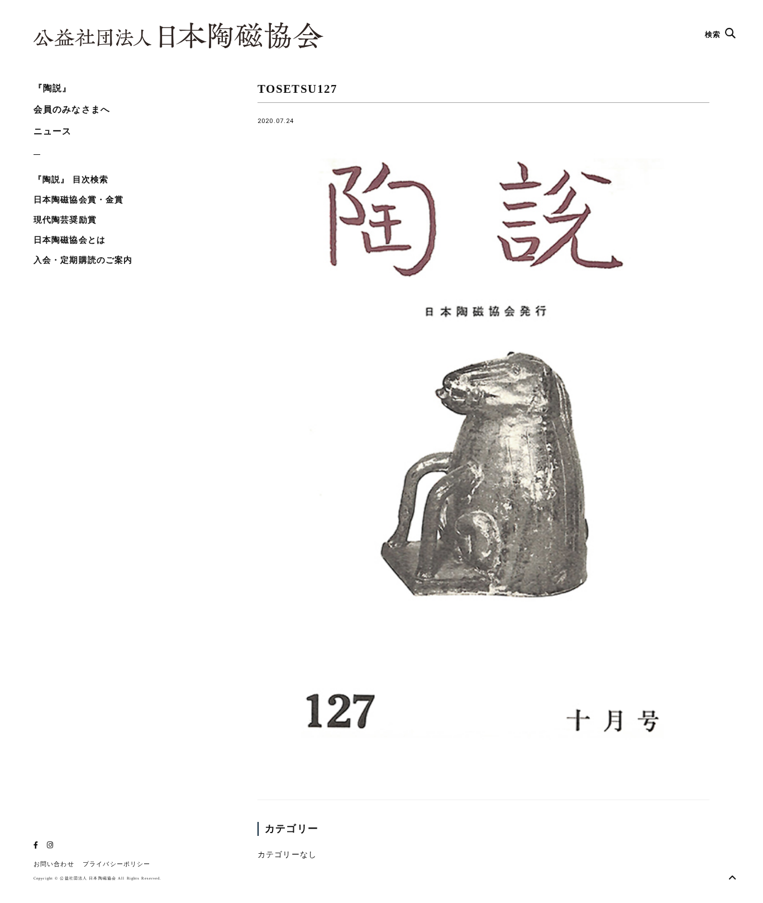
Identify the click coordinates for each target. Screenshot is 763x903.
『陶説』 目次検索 (71, 179)
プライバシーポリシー (116, 864)
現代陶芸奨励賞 (65, 219)
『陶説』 (52, 88)
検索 (714, 34)
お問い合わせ (54, 864)
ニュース (52, 131)
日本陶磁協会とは (70, 239)
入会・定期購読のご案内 (83, 260)
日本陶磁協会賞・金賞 (78, 199)
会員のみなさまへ (72, 109)
